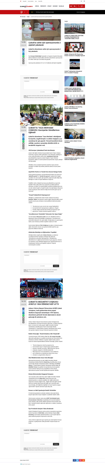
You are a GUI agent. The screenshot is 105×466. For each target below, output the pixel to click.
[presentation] (24, 12)
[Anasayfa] (20, 1)
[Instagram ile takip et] (80, 460)
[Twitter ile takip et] (77, 460)
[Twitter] (23, 52)
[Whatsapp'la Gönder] (23, 56)
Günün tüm (81, 12)
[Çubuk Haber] (26, 6)
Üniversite (43, 6)
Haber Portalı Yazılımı (26, 464)
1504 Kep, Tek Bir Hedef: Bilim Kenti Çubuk (45, 12)
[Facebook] (23, 49)
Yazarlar (61, 6)
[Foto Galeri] (84, 1)
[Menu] (71, 6)
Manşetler (24, 1)
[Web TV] (81, 1)
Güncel (37, 6)
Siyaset (49, 6)
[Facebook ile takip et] (74, 460)
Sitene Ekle (40, 1)
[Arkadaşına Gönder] (23, 58)
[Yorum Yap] (23, 63)
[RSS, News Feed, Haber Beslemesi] (83, 460)
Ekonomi (55, 6)
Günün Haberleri (30, 1)
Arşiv (36, 1)
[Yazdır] (23, 61)
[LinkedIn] (23, 54)
